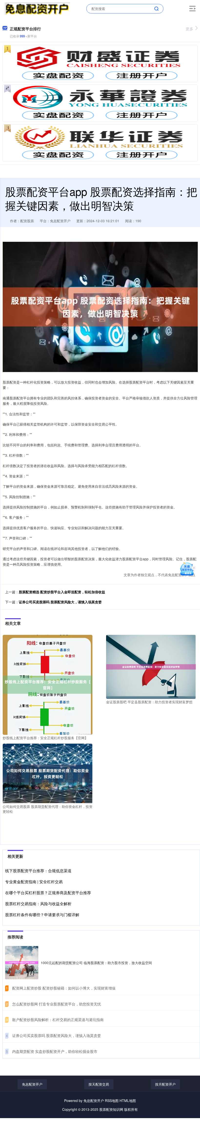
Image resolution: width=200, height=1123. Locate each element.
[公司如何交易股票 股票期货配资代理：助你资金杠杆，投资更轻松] (47, 773)
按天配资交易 (99, 1084)
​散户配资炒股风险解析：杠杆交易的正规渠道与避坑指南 (58, 1019)
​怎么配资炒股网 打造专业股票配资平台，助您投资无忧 (56, 1003)
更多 (189, 29)
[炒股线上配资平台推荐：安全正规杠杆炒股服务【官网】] (47, 684)
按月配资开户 (165, 1084)
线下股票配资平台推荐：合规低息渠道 (38, 870)
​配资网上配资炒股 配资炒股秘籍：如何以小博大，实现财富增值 (64, 988)
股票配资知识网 (111, 1109)
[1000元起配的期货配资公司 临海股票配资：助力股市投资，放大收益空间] (21, 962)
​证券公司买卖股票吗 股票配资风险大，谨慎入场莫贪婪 (56, 1035)
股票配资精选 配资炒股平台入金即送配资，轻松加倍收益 (62, 591)
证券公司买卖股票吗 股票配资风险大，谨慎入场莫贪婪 (60, 601)
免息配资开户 (32, 1084)
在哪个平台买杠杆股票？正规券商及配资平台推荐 (48, 892)
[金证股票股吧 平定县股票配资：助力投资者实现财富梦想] (151, 666)
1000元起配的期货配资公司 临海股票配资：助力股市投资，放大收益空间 (96, 962)
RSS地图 (112, 1100)
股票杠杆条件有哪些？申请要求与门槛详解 (42, 914)
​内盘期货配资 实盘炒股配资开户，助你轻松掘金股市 (54, 1051)
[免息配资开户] (37, 8)
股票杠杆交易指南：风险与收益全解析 (38, 903)
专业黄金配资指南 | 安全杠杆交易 (34, 881)
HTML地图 (128, 1100)
